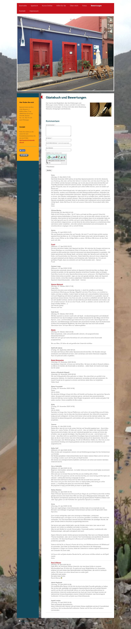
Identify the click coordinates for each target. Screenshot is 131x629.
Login (110, 621)
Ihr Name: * (49, 138)
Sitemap (31, 621)
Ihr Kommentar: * (50, 125)
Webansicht (109, 622)
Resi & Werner (56, 562)
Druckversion (25, 621)
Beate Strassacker (57, 360)
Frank (53, 244)
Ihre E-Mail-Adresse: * (57, 143)
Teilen (23, 150)
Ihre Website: (49, 148)
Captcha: (54, 153)
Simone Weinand (57, 284)
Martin (53, 330)
